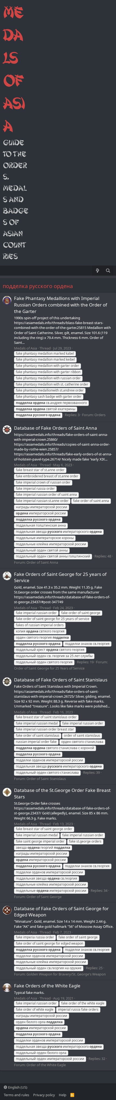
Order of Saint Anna (42, 562)
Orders (99, 414)
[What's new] (97, 271)
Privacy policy (44, 1094)
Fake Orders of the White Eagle (47, 986)
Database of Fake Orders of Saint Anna (55, 428)
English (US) (17, 1087)
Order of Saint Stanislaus (46, 778)
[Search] (108, 271)
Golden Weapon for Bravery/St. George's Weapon (66, 974)
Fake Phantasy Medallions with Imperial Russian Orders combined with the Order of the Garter (60, 304)
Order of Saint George (44, 896)
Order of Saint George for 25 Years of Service (49, 668)
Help (62, 1094)
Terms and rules (16, 1094)
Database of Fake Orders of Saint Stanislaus (60, 680)
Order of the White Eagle (46, 1064)
